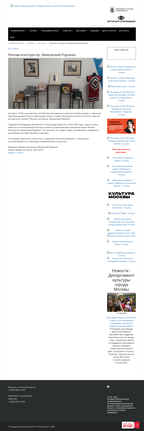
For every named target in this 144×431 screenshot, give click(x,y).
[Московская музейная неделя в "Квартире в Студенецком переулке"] (121, 170)
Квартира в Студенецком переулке (20, 397)
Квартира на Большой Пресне (22, 387)
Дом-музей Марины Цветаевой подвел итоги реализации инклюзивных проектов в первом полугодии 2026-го (121, 321)
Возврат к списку (15, 152)
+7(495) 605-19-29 (16, 401)
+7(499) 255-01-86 (16, 389)
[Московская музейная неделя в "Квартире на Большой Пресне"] (121, 182)
